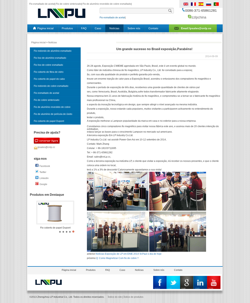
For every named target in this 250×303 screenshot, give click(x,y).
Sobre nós (134, 28)
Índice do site (115, 297)
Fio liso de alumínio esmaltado (50, 58)
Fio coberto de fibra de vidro (48, 72)
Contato (153, 28)
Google (43, 184)
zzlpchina (199, 17)
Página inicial (45, 28)
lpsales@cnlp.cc (46, 147)
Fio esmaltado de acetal (42, 4)
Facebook (44, 166)
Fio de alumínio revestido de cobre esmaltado (107, 4)
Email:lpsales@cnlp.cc (196, 28)
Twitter (42, 172)
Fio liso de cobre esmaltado (48, 65)
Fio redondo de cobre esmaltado (51, 86)
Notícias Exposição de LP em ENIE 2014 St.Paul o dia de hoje (129, 253)
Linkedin (44, 178)
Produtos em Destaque (47, 194)
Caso (98, 28)
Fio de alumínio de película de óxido (53, 114)
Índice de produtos (133, 297)
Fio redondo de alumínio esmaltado (52, 51)
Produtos (67, 28)
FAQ (84, 28)
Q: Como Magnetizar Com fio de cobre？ (117, 258)
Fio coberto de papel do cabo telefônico (49, 80)
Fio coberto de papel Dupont (49, 121)
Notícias (114, 28)
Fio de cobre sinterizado (68, 4)
